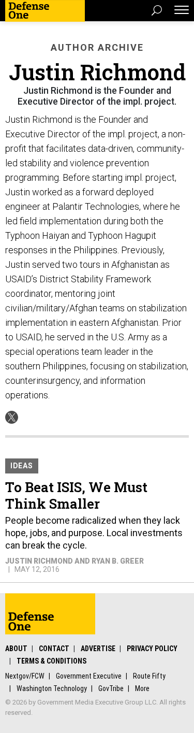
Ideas (21, 466)
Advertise (98, 648)
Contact (54, 648)
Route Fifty (149, 676)
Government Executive (89, 676)
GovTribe (111, 688)
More (142, 688)
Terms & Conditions (51, 661)
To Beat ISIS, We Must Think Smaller (76, 495)
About (16, 648)
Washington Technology (52, 688)
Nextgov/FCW (24, 676)
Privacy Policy (152, 648)
